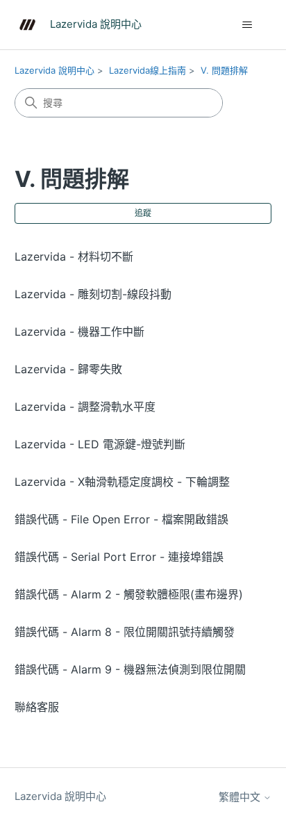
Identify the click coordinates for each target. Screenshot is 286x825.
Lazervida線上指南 (147, 70)
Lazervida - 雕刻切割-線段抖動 (93, 294)
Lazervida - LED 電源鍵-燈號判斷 (100, 444)
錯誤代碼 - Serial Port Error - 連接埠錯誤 (119, 557)
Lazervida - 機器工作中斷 (79, 331)
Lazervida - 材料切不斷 (74, 256)
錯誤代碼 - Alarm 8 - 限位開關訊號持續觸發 (125, 632)
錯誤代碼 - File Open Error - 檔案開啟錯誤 (121, 519)
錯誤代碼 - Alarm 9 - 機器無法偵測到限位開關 (130, 669)
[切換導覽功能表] (246, 25)
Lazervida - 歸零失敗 (68, 369)
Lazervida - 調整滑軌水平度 (85, 407)
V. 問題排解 (224, 70)
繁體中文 (241, 797)
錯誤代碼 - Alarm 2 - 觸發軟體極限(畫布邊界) (129, 594)
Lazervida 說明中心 (54, 70)
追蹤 (143, 213)
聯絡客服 (37, 707)
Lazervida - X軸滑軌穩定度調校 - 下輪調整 (122, 482)
